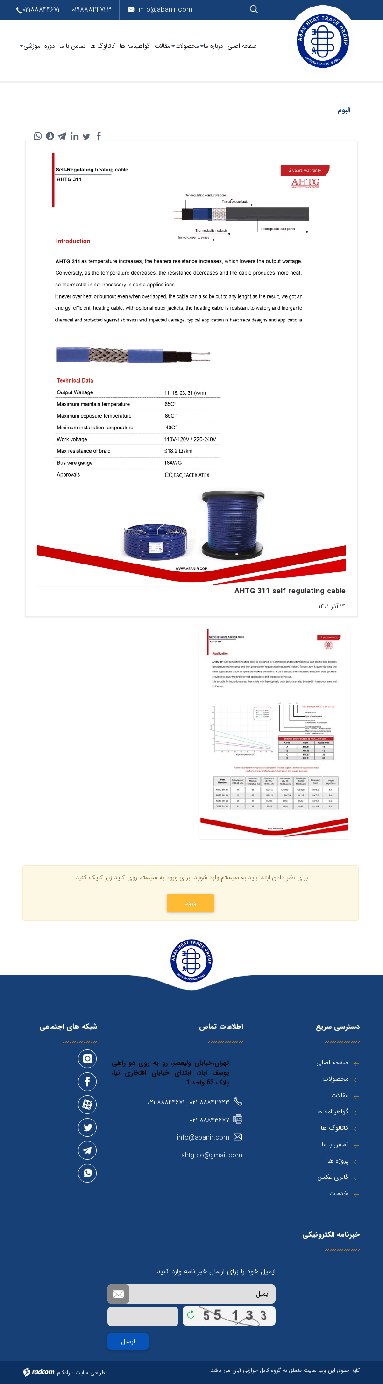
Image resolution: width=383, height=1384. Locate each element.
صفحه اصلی (332, 1062)
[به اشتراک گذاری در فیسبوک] (98, 136)
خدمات (338, 1193)
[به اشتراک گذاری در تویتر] (86, 136)
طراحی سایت (90, 1372)
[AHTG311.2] (274, 731)
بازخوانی (191, 1312)
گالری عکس (332, 1177)
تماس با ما (335, 1144)
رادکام (63, 1372)
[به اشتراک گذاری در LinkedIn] (74, 136)
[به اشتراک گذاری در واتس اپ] (38, 136)
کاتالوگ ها (334, 1128)
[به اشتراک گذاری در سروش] (50, 136)
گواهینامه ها (332, 1111)
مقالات (339, 1095)
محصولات (335, 1079)
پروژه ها (337, 1161)
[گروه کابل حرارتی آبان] (323, 41)
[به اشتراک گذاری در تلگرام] (62, 136)
